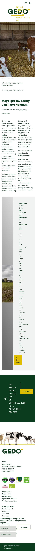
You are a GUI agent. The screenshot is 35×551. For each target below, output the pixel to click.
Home (4, 79)
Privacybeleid (8, 548)
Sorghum (5, 516)
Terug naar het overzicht (14, 90)
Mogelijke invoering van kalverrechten (12, 84)
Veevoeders (6, 492)
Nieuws (11, 79)
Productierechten (9, 501)
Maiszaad (6, 511)
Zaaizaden (6, 494)
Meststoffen (7, 496)
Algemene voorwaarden (11, 546)
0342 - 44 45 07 (23, 19)
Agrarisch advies (9, 499)
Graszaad (5, 514)
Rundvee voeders (8, 509)
